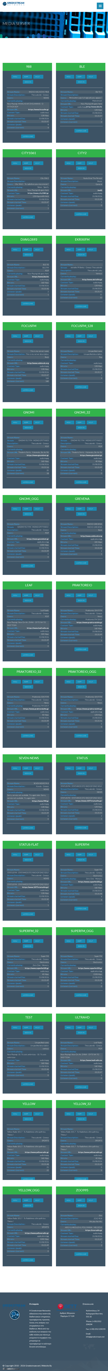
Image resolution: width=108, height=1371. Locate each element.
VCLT (37, 77)
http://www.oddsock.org (38, 363)
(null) (100, 190)
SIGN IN (28, 82)
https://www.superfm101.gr (90, 882)
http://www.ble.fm (94, 107)
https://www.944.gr (40, 801)
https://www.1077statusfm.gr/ (89, 801)
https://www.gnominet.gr (38, 455)
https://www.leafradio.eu (38, 628)
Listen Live (28, 136)
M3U (15, 77)
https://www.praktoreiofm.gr (89, 622)
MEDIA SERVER (97, 25)
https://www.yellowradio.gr (37, 1152)
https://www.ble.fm (40, 276)
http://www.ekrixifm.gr (92, 279)
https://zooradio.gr (93, 1230)
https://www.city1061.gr (38, 193)
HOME (82, 25)
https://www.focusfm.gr (38, 109)
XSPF (26, 77)
